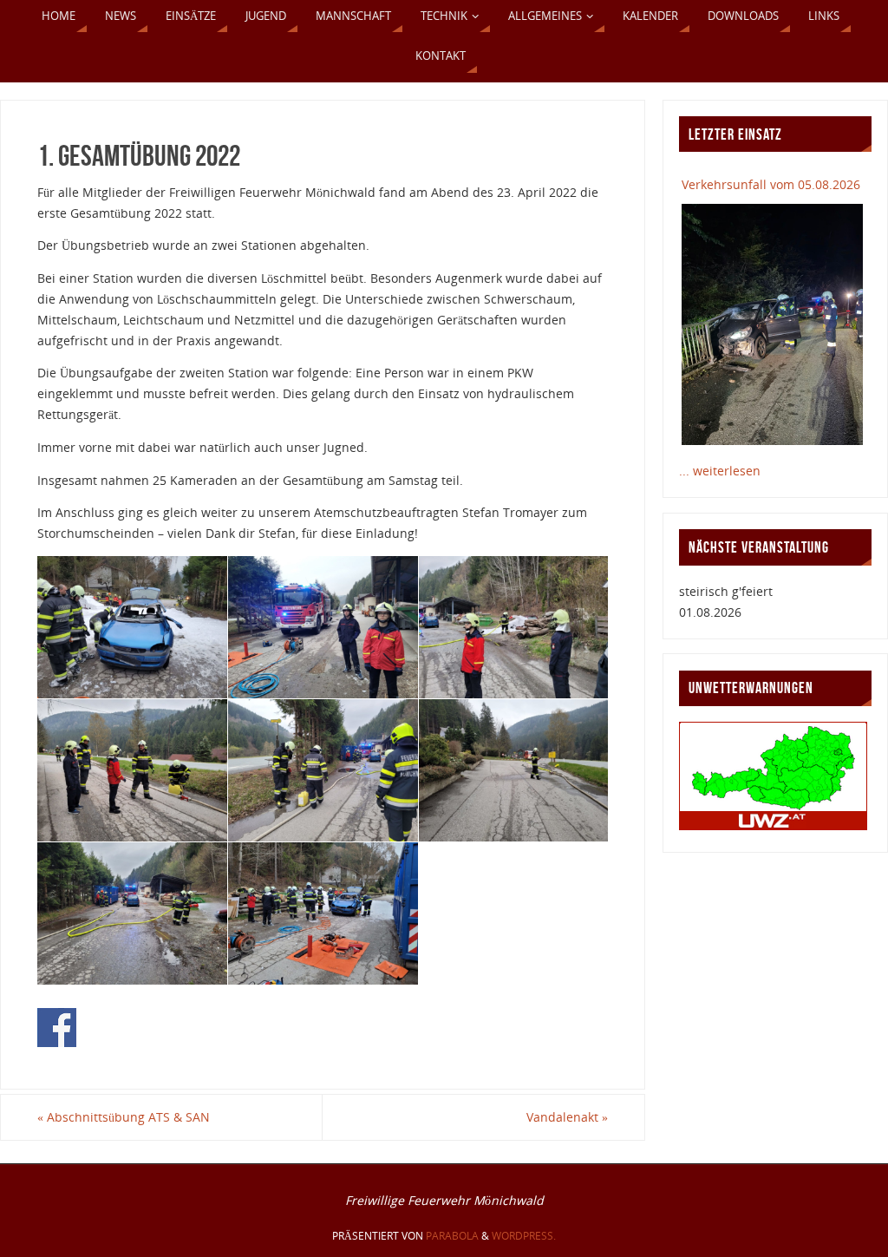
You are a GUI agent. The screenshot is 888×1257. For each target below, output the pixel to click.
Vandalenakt (567, 1117)
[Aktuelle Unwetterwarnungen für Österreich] (773, 825)
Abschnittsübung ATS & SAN (123, 1117)
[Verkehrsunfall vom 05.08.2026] (772, 324)
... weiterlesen (720, 470)
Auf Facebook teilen (56, 1027)
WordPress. (524, 1235)
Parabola (452, 1235)
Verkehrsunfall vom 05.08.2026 (771, 184)
